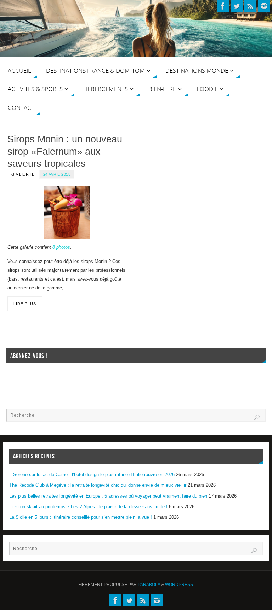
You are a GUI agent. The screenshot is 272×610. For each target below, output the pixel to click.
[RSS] (250, 6)
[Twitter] (237, 6)
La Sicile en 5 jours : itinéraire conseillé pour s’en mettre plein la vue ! (80, 517)
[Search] (256, 417)
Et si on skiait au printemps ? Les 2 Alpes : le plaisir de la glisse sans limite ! (88, 506)
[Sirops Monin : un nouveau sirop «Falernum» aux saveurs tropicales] (66, 212)
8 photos (61, 247)
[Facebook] (223, 6)
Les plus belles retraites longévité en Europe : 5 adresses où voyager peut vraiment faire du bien (108, 496)
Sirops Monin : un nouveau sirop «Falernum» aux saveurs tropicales (64, 151)
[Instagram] (264, 6)
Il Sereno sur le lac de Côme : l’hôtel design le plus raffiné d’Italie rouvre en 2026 (92, 474)
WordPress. (179, 584)
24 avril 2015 (57, 174)
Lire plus (24, 303)
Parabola (149, 584)
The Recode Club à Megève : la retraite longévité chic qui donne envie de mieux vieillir (97, 485)
